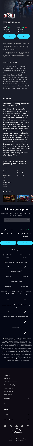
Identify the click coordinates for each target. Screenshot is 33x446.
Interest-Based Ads (8, 394)
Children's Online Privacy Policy (10, 381)
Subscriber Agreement (8, 388)
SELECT (9, 36)
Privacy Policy (7, 378)
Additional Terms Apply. (12, 56)
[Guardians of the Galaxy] (23, 198)
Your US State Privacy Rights (10, 385)
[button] (16, 398)
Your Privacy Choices (8, 391)
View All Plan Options (10, 62)
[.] (5, 426)
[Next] (30, 198)
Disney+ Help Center (21, 358)
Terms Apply (6, 338)
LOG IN (28, 3)
